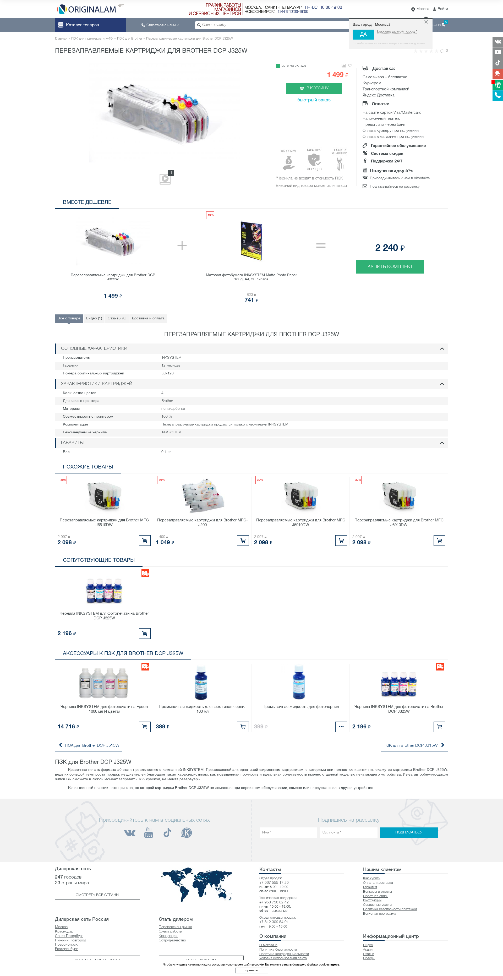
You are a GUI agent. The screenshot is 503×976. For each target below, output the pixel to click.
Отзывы (117, 318)
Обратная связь (375, 896)
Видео (368, 945)
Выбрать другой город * (397, 31)
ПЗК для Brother (129, 38)
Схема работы (170, 931)
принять (251, 970)
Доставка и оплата (148, 318)
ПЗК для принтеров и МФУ (92, 38)
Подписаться (409, 832)
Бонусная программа (379, 913)
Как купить (371, 878)
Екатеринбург (66, 949)
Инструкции (372, 900)
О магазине (268, 945)
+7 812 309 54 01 (274, 922)
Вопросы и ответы (377, 891)
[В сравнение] (344, 66)
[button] (440, 9)
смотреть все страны (97, 895)
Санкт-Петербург (69, 936)
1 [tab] (411, 203)
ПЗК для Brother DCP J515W (92, 746)
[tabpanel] (251, 258)
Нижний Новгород (70, 940)
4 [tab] (435, 203)
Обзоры (369, 958)
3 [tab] (427, 203)
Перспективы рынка (175, 927)
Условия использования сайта (283, 958)
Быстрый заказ (314, 100)
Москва (423, 9)
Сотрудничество (172, 940)
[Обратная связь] (498, 74)
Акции (368, 949)
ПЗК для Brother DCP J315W (411, 746)
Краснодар (64, 931)
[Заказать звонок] (498, 95)
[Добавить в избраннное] (350, 66)
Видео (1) (94, 318)
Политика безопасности (278, 949)
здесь (334, 964)
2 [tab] (419, 203)
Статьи (368, 954)
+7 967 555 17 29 (274, 883)
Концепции (168, 936)
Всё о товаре (68, 318)
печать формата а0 (105, 770)
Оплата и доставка (378, 882)
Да (363, 34)
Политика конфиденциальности (284, 954)
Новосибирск (66, 944)
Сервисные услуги (377, 904)
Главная (61, 38)
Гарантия (370, 887)
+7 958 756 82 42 (274, 902)
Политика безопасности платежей (390, 909)
